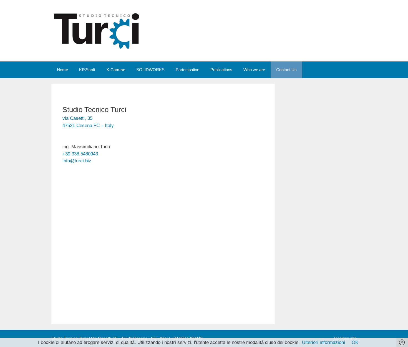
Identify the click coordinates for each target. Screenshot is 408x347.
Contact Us (286, 69)
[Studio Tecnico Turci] (97, 30)
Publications (221, 69)
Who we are (254, 69)
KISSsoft (87, 69)
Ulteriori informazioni (323, 342)
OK (355, 342)
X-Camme (115, 69)
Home (62, 69)
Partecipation (187, 69)
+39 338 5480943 (80, 154)
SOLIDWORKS (150, 69)
